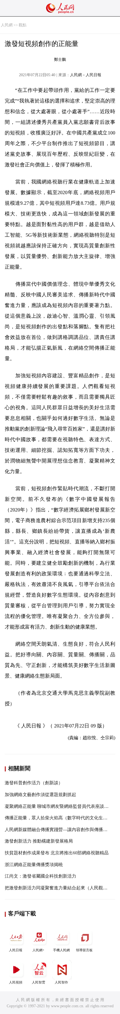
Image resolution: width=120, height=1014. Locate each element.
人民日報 (15, 950)
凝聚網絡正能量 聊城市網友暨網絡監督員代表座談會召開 (61, 806)
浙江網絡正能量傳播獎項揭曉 (34, 864)
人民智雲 (38, 982)
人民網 (7, 25)
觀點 (23, 25)
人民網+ (38, 950)
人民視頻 (15, 982)
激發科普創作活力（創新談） (34, 782)
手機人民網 (61, 950)
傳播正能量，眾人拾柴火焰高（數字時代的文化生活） (58, 817)
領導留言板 (84, 950)
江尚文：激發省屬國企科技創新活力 (40, 876)
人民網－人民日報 (85, 75)
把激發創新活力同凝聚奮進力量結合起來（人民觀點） (58, 887)
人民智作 (61, 982)
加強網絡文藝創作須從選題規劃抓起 (40, 794)
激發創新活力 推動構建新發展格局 (39, 841)
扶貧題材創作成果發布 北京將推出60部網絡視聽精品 (57, 852)
